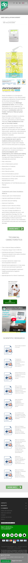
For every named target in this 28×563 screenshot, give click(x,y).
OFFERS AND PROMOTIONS (6, 510)
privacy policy (17, 548)
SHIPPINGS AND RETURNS (6, 517)
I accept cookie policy (6, 561)
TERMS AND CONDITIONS (6, 512)
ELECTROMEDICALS (12, 21)
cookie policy (10, 548)
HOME (4, 21)
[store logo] (7, 6)
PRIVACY (3, 519)
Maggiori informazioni (17, 560)
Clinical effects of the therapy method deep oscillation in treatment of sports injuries (20, 375)
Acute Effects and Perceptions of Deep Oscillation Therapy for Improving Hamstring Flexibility (20, 415)
